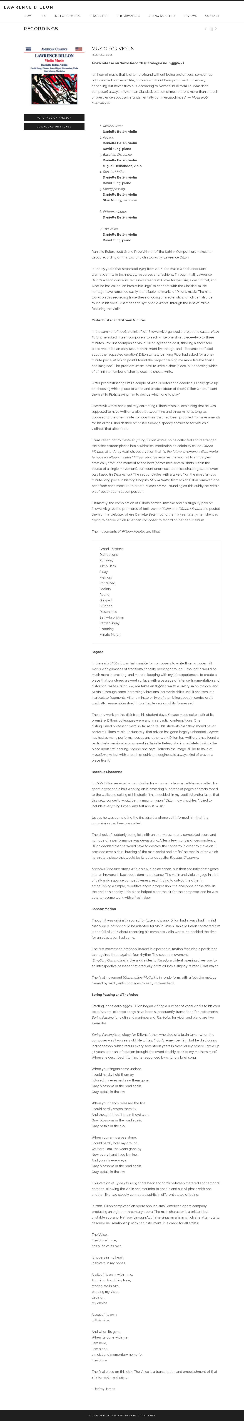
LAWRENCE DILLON (29, 7)
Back (211, 28)
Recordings (99, 15)
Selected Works (68, 15)
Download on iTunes (54, 126)
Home (28, 15)
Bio (44, 15)
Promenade (96, 1415)
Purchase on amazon (54, 117)
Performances (128, 15)
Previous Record (205, 28)
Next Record (216, 28)
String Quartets (162, 15)
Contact (212, 15)
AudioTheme (146, 1415)
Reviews (190, 15)
